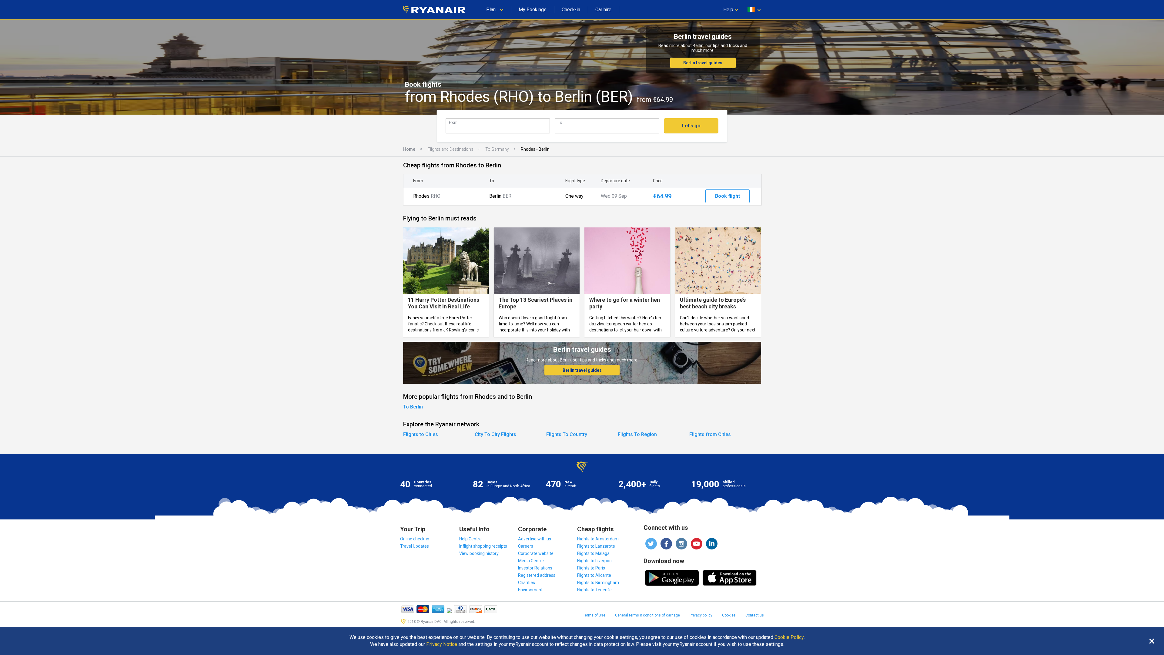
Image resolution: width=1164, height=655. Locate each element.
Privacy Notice (441, 644)
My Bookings (533, 9)
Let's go (691, 125)
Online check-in (414, 538)
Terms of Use (594, 615)
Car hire (603, 9)
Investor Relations (535, 568)
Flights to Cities (420, 434)
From (453, 122)
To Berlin (413, 407)
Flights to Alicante (594, 575)
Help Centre (470, 538)
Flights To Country (566, 434)
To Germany (497, 149)
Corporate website (536, 553)
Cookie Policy (789, 637)
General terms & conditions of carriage (647, 615)
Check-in (571, 9)
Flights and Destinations (450, 149)
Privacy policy (701, 615)
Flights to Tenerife (594, 589)
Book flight (727, 196)
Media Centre (531, 560)
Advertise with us (534, 538)
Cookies (729, 615)
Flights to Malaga (593, 553)
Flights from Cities (710, 434)
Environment (530, 589)
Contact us (754, 615)
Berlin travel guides (702, 62)
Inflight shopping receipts (483, 546)
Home (409, 149)
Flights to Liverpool (595, 560)
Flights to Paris (591, 568)
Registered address (536, 575)
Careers (525, 546)
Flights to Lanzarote (596, 546)
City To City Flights (495, 434)
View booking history (479, 553)
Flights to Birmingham (598, 582)
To (560, 122)
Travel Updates (414, 546)
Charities (526, 582)
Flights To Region (637, 434)
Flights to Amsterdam (598, 538)
